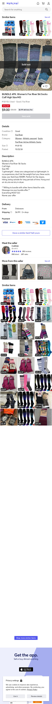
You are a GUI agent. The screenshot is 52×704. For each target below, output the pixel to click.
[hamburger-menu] (3, 3)
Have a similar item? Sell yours (26, 233)
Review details (36, 696)
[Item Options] (48, 42)
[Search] (46, 9)
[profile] (48, 3)
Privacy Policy (32, 689)
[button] (38, 3)
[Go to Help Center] (12, 131)
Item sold (26, 116)
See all (47, 261)
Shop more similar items (26, 638)
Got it (15, 696)
